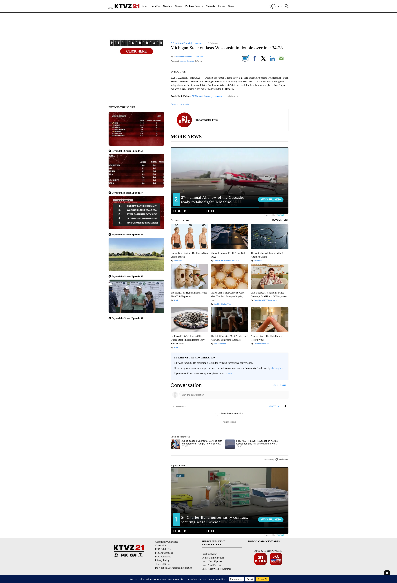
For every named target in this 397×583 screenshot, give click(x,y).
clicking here (277, 368)
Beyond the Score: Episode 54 (127, 318)
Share (231, 6)
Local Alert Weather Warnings (216, 569)
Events (221, 6)
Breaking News (209, 554)
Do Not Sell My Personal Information (173, 567)
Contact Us (160, 545)
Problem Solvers (194, 6)
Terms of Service (163, 564)
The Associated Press (183, 56)
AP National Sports (201, 96)
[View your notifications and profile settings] (285, 406)
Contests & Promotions (213, 557)
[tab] (179, 406)
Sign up (283, 385)
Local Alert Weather (161, 6)
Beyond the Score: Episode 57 (127, 192)
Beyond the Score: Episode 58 (127, 151)
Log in (275, 385)
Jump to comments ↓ (181, 104)
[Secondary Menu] (113, 6)
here (230, 373)
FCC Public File (163, 556)
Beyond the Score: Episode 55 (127, 276)
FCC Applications (164, 553)
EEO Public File (163, 549)
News (144, 6)
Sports (178, 6)
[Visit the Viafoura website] (281, 459)
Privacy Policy (162, 560)
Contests (210, 6)
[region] (229, 422)
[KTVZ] (127, 6)
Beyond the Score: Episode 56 (127, 234)
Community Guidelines (166, 541)
